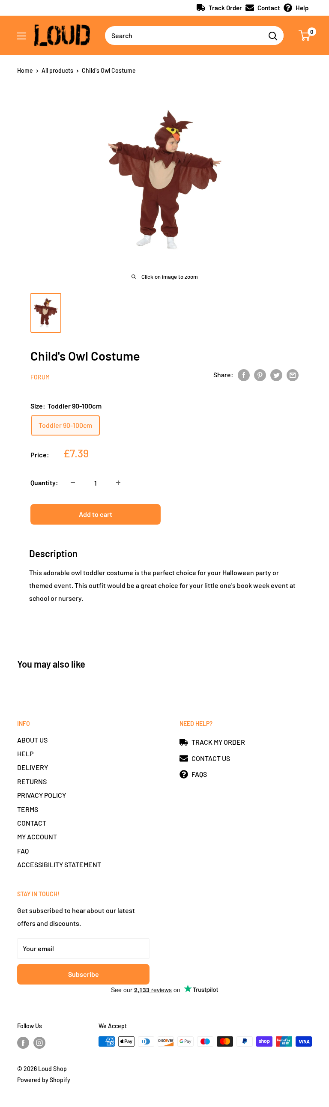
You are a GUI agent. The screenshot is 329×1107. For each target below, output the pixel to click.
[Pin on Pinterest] (260, 374)
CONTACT (31, 823)
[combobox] (183, 35)
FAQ (23, 851)
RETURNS (32, 781)
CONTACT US (210, 758)
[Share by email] (293, 374)
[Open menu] (21, 36)
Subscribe (83, 974)
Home (25, 70)
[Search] (273, 35)
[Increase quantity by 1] (118, 483)
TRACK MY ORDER (218, 742)
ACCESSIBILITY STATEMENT (59, 864)
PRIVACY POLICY (41, 795)
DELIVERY (32, 767)
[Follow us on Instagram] (39, 1042)
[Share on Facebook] (244, 374)
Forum (40, 377)
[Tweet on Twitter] (276, 374)
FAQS (199, 774)
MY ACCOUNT (37, 836)
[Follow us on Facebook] (23, 1042)
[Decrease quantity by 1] (73, 483)
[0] (304, 35)
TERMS (27, 809)
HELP (25, 753)
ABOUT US (32, 740)
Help (302, 8)
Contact (268, 8)
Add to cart (95, 514)
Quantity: (44, 482)
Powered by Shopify (43, 1079)
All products (57, 70)
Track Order (225, 8)
